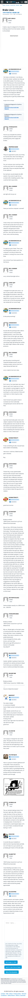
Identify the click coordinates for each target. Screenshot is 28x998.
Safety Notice (11, 995)
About (11, 993)
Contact (3, 993)
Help (7, 993)
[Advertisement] (14, 50)
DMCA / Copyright (20, 995)
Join (26, 2)
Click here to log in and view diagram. (12, 108)
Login (22, 2)
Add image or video (11, 962)
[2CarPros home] (11, 2)
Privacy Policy (17, 993)
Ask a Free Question (11, 972)
